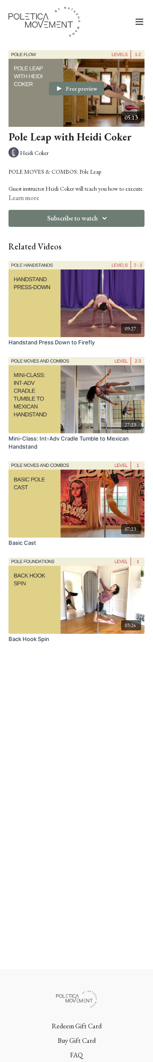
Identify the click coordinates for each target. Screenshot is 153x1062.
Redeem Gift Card (77, 1026)
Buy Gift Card (77, 1040)
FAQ (76, 1055)
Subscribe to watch (72, 218)
